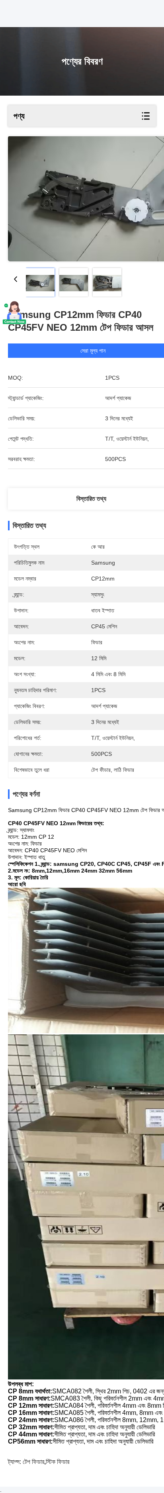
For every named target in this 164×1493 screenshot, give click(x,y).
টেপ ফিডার (33, 1461)
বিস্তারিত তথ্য (91, 498)
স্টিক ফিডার (57, 1461)
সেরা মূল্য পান (92, 350)
